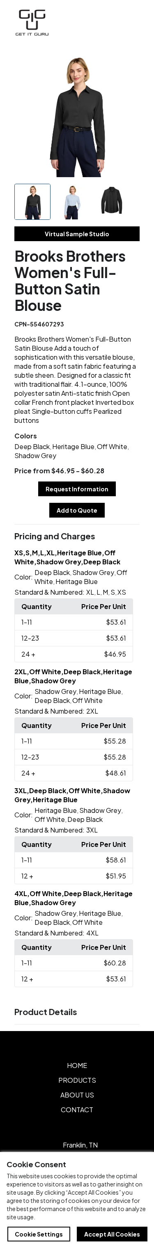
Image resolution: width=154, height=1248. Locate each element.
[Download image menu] (129, 62)
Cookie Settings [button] (39, 1234)
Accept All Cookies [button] (112, 1234)
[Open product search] (112, 22)
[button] (77, 536)
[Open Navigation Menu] (129, 22)
